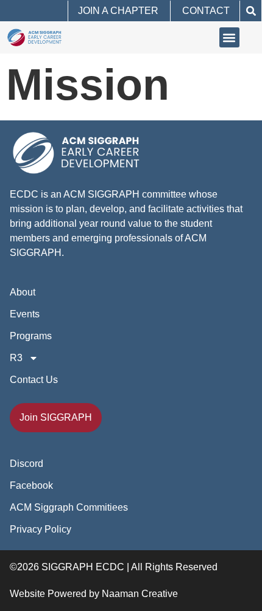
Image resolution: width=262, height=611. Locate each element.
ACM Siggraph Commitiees (69, 507)
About (22, 292)
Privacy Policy (40, 529)
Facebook (31, 485)
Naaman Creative (140, 594)
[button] (250, 10)
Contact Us (34, 380)
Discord (26, 463)
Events (25, 314)
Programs (31, 336)
